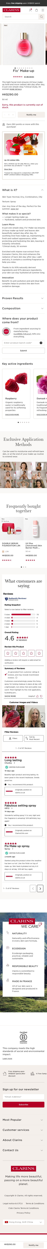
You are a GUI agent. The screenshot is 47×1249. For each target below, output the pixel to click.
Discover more (12, 415)
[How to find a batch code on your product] (41, 343)
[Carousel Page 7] (27, 68)
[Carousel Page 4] (21, 68)
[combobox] (23, 1231)
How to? (15, 209)
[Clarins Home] (11, 10)
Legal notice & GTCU (13, 1212)
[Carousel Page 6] (25, 68)
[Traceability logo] (6, 331)
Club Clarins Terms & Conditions (23, 1217)
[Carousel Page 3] (19, 68)
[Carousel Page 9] (31, 68)
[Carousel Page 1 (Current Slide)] (15, 68)
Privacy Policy (23, 1222)
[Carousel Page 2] (17, 68)
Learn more (7, 1059)
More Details (16, 89)
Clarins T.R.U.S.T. (23, 334)
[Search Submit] (41, 17)
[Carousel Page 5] (23, 68)
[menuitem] (30, 10)
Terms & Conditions (35, 1212)
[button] (23, 190)
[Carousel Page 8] (29, 68)
